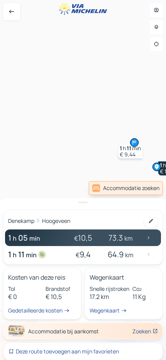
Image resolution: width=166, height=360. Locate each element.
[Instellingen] (156, 27)
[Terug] (11, 11)
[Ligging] (156, 44)
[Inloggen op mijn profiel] (156, 10)
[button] (130, 151)
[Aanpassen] (151, 221)
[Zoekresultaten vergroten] (83, 202)
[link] (126, 188)
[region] (83, 180)
